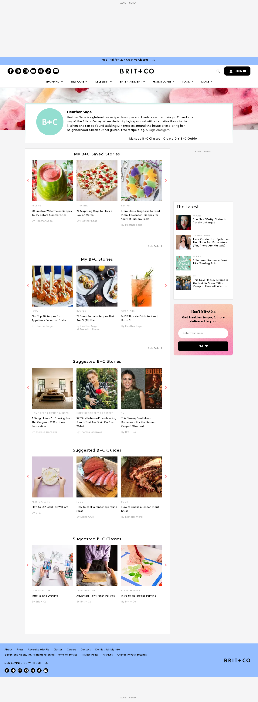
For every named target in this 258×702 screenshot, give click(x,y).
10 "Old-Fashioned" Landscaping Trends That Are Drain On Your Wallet (96, 422)
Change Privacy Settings (132, 654)
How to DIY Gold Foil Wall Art (50, 507)
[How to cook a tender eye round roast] (96, 476)
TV (122, 413)
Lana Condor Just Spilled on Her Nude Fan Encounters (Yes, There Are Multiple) (211, 242)
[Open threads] (41, 71)
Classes (58, 649)
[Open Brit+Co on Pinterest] (13, 670)
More (205, 81)
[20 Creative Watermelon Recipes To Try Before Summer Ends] (52, 180)
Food (186, 81)
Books (197, 257)
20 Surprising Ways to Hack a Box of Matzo (94, 213)
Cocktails (128, 311)
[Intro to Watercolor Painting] (141, 565)
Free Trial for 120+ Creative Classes (125, 60)
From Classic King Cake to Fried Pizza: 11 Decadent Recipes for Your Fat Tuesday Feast (140, 215)
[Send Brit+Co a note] (56, 71)
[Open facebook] (11, 71)
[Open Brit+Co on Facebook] (7, 670)
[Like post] (70, 206)
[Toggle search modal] (218, 71)
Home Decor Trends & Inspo (50, 413)
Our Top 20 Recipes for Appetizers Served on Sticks (49, 318)
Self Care (77, 81)
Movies (197, 216)
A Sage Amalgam (157, 130)
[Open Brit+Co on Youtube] (26, 670)
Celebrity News (201, 236)
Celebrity (102, 81)
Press (20, 649)
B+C (38, 513)
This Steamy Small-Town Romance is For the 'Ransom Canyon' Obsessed (138, 422)
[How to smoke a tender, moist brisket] (141, 476)
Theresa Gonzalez (46, 432)
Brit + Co (130, 432)
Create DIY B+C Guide (180, 138)
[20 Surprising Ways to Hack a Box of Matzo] (96, 180)
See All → (155, 246)
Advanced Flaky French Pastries (95, 596)
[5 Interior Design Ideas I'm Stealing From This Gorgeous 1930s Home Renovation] (52, 388)
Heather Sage (44, 221)
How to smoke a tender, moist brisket (140, 509)
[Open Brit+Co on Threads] (33, 670)
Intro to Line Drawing (45, 596)
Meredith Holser (90, 329)
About (8, 649)
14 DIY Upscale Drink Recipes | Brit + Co (139, 318)
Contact (86, 649)
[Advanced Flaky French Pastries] (96, 565)
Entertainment (131, 81)
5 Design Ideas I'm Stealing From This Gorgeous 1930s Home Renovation (52, 422)
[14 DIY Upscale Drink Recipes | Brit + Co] (141, 286)
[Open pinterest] (18, 71)
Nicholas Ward (134, 517)
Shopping (53, 81)
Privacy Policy (90, 654)
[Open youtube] (33, 71)
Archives (108, 654)
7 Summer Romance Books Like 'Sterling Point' (211, 262)
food (79, 502)
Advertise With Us (38, 649)
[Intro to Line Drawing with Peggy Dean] (52, 565)
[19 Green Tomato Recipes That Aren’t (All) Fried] (96, 286)
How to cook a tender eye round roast (96, 509)
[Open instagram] (26, 71)
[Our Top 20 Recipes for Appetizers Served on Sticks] (52, 286)
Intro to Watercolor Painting (138, 596)
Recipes (36, 206)
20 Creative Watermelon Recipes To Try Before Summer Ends (52, 213)
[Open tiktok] (48, 71)
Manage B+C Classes (144, 138)
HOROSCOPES (162, 81)
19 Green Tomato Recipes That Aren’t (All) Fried (95, 318)
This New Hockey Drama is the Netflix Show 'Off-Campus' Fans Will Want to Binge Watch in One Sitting (211, 283)
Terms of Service (67, 654)
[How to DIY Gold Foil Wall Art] (52, 476)
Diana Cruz (87, 517)
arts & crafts (41, 502)
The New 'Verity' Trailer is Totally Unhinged (209, 221)
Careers (71, 649)
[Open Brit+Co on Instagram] (20, 670)
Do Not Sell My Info (107, 649)
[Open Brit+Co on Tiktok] (39, 670)
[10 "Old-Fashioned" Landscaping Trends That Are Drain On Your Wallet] (96, 388)
